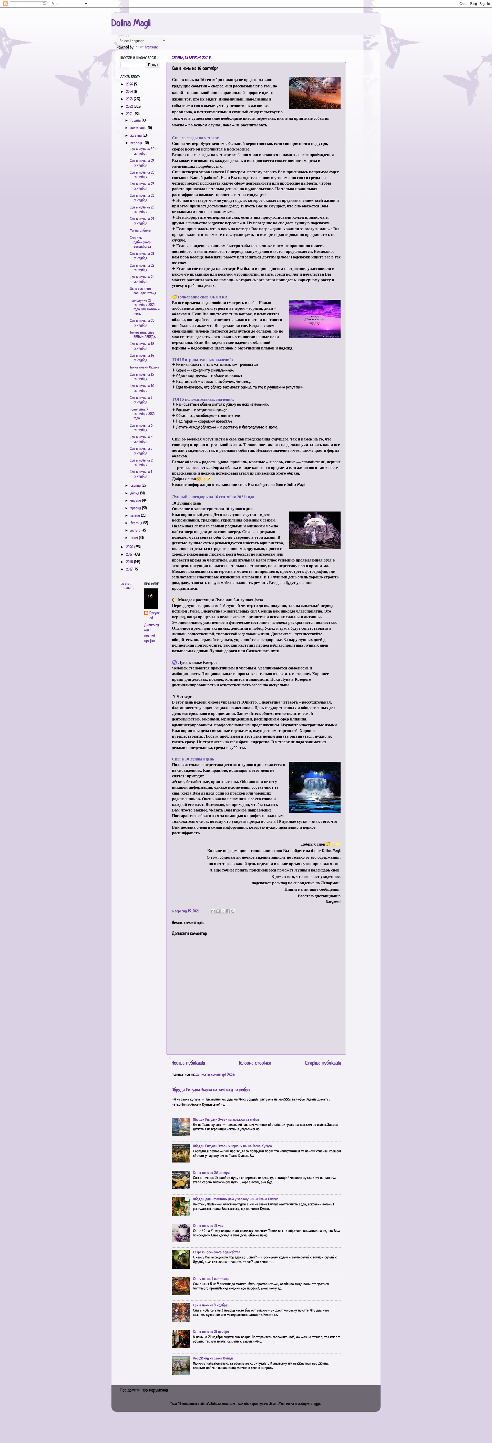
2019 (130, 555)
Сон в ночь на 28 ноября (211, 1173)
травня (136, 508)
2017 (130, 570)
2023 (130, 99)
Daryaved (154, 615)
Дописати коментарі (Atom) (215, 1075)
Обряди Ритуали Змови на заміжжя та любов (211, 1090)
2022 (130, 107)
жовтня (136, 136)
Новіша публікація (188, 1063)
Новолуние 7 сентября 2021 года (142, 414)
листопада (138, 128)
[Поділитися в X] (222, 911)
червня (136, 501)
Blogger (316, 1404)
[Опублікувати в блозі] (218, 911)
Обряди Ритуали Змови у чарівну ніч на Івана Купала (232, 1146)
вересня (137, 143)
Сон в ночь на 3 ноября (210, 1305)
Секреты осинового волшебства (216, 1252)
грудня (136, 121)
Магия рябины (140, 231)
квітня (135, 516)
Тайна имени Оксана (144, 367)
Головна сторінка (255, 1063)
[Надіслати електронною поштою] (213, 911)
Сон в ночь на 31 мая (208, 1226)
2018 (130, 562)
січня (134, 538)
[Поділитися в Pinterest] (232, 911)
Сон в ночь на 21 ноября (211, 1332)
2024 (130, 92)
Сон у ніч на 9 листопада (211, 1279)
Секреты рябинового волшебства (140, 242)
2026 (130, 84)
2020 (130, 547)
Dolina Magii (130, 23)
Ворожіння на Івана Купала (213, 1358)
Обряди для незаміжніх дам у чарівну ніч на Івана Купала (235, 1199)
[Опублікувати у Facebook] (227, 911)
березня (136, 523)
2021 (130, 114)
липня (135, 493)
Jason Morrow (279, 1404)
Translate (151, 47)
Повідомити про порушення (144, 1390)
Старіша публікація (323, 1063)
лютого (135, 531)
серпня (136, 486)
